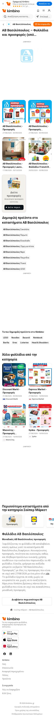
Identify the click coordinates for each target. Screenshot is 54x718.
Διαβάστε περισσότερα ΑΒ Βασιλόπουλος (27, 601)
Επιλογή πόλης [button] (45, 16)
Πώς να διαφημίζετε (11, 689)
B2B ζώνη (6, 693)
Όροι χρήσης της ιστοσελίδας (27, 710)
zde (47, 573)
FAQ (4, 664)
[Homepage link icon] (11, 610)
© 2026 (27, 703)
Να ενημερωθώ (44, 24)
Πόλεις (5, 675)
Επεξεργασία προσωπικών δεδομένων (27, 714)
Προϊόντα (6, 678)
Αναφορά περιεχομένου (13, 671)
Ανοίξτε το (44, 3)
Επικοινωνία (7, 667)
